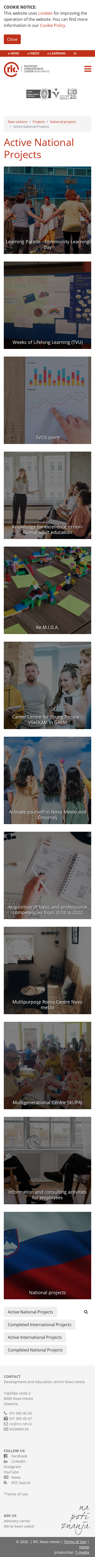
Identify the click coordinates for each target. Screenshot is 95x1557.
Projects (39, 121)
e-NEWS (13, 53)
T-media (82, 1552)
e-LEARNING (56, 53)
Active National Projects (30, 1312)
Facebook (18, 1456)
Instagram (12, 1466)
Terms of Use (17, 1494)
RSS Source (19, 1482)
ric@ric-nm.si (20, 1423)
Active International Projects (35, 1337)
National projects (63, 121)
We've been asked (19, 1526)
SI (75, 53)
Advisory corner (17, 1520)
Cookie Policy (52, 25)
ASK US (10, 1515)
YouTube (11, 1472)
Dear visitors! (17, 121)
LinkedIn (17, 1461)
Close (12, 39)
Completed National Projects (35, 1350)
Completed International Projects (39, 1324)
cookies (45, 13)
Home (84, 1547)
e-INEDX (33, 53)
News (15, 1477)
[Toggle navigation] (87, 69)
